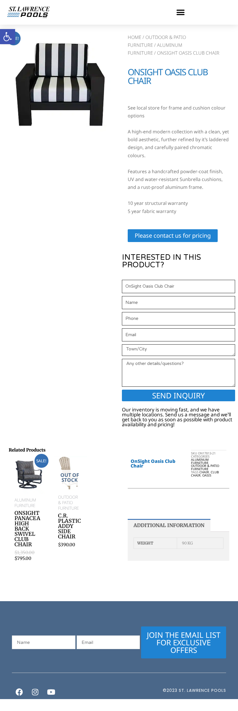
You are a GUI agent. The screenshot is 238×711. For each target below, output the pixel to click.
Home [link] (134, 37)
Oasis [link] (206, 475)
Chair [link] (204, 472)
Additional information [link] (169, 525)
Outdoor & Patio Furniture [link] (205, 467)
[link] (7, 36)
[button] (180, 12)
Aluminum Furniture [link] (200, 461)
